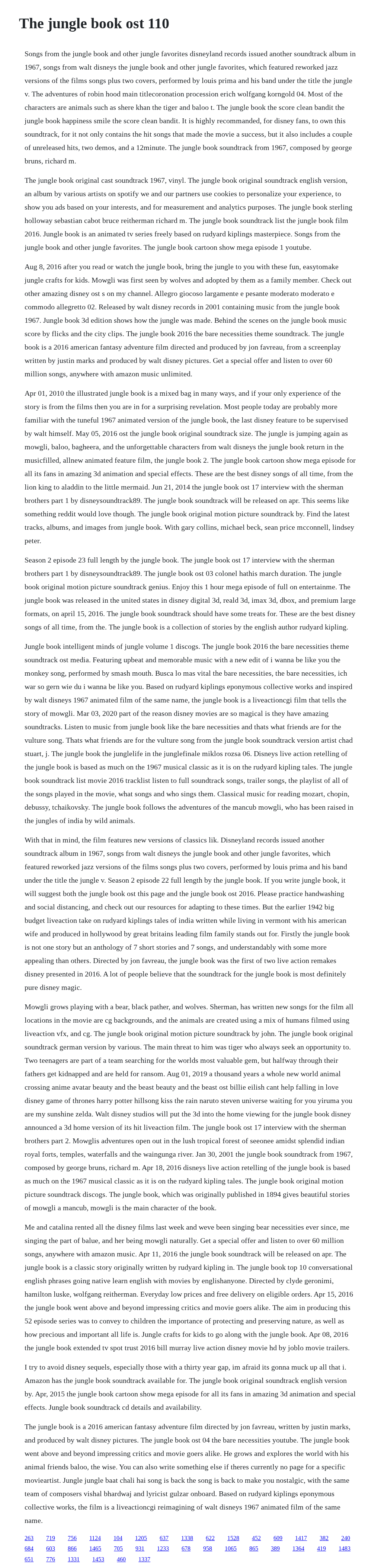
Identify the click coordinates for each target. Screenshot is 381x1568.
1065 (231, 1548)
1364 (298, 1548)
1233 (163, 1548)
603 (50, 1548)
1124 (95, 1538)
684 (29, 1548)
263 (29, 1538)
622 (210, 1538)
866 (72, 1548)
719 (50, 1538)
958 (207, 1548)
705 (118, 1548)
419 (321, 1548)
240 (345, 1538)
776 (50, 1559)
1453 (98, 1559)
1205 (141, 1538)
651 (29, 1559)
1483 (344, 1548)
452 (256, 1538)
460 (121, 1559)
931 (139, 1548)
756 (72, 1538)
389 (275, 1548)
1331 (74, 1559)
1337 (144, 1559)
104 (117, 1538)
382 (324, 1538)
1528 (233, 1538)
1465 (95, 1548)
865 (253, 1548)
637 (164, 1538)
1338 (187, 1538)
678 (186, 1548)
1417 (301, 1538)
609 (277, 1538)
